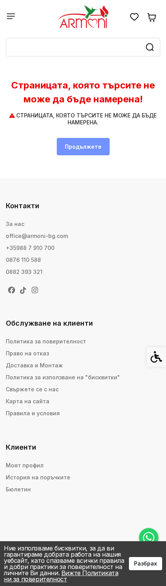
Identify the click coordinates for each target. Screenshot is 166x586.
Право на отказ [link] (27, 353)
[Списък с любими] (134, 17)
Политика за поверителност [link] (46, 341)
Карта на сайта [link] (27, 401)
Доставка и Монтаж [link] (34, 365)
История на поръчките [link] (38, 477)
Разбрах (145, 563)
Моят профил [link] (25, 465)
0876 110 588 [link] (23, 259)
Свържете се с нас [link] (32, 389)
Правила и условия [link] (33, 413)
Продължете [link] (83, 146)
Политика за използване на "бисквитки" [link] (63, 377)
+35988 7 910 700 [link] (30, 248)
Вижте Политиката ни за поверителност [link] (61, 576)
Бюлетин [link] (18, 489)
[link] (148, 537)
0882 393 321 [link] (24, 271)
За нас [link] (15, 224)
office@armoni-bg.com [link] (37, 236)
